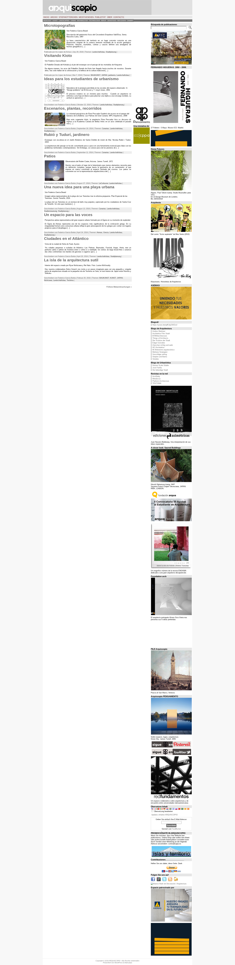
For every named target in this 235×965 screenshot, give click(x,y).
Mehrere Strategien (159, 352)
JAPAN (104, 75)
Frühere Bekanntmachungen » (119, 287)
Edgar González (158, 343)
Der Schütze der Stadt (161, 340)
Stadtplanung (111, 52)
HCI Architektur (158, 347)
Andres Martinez (158, 331)
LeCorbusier (103, 183)
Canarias (105, 128)
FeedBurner (176, 829)
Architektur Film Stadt (161, 334)
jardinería (111, 75)
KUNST (113, 278)
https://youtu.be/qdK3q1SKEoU (164, 325)
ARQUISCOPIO (114, 961)
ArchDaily (156, 376)
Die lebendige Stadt (160, 370)
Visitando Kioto (58, 55)
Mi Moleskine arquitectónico (163, 350)
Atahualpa (128, 963)
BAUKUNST (95, 75)
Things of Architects (160, 338)
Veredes (155, 359)
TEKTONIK (156, 383)
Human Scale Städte (160, 365)
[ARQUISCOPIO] (117, 7)
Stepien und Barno (159, 357)
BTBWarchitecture (159, 336)
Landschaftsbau (98, 52)
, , (73, 108)
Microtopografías (59, 25)
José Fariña (157, 368)
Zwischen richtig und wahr (162, 345)
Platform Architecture (160, 381)
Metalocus (156, 379)
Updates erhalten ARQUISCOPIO (164, 815)
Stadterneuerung (50, 211)
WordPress (119, 963)
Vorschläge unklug (159, 354)
